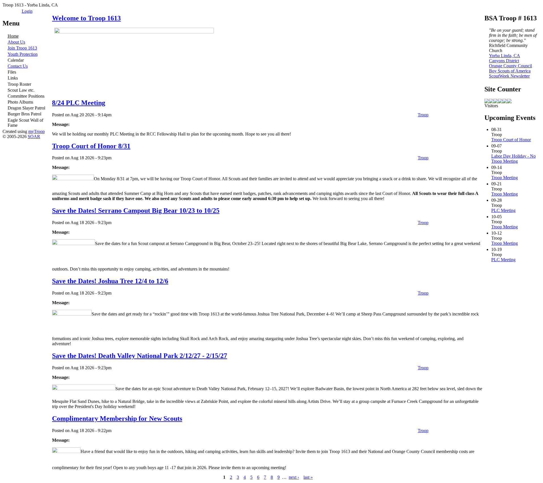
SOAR (34, 136)
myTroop (36, 131)
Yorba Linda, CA (504, 55)
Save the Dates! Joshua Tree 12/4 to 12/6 (110, 281)
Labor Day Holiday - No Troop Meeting (513, 159)
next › (294, 477)
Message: (61, 124)
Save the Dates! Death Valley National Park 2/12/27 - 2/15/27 (139, 355)
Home (13, 36)
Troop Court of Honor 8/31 (91, 146)
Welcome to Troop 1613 (86, 18)
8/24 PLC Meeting (78, 102)
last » (308, 477)
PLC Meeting (503, 210)
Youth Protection (23, 54)
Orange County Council (510, 65)
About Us (16, 42)
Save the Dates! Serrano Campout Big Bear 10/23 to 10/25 (135, 210)
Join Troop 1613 (22, 48)
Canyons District (504, 60)
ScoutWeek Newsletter (509, 76)
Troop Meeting (504, 177)
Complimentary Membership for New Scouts (117, 418)
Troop (423, 114)
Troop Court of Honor (511, 139)
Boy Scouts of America (510, 70)
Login (27, 11)
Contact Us (18, 66)
